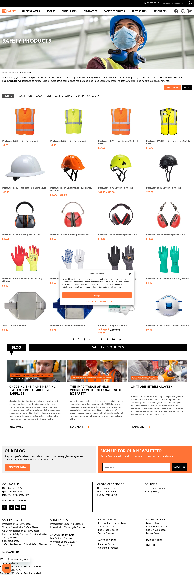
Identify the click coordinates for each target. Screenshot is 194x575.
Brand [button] (80, 96)
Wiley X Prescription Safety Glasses (21, 527)
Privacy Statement (102, 301)
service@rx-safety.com (173, 3)
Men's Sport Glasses (61, 538)
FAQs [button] (186, 88)
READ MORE (17, 426)
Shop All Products (10, 72)
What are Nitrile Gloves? (151, 386)
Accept (97, 295)
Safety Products (114, 11)
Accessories (139, 11)
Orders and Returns (108, 488)
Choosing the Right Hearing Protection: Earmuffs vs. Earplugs (32, 390)
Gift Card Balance (106, 491)
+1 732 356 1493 (13, 491)
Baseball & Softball (108, 519)
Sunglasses (69, 11)
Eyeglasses (90, 11)
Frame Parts (152, 533)
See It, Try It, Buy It (107, 494)
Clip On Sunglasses (156, 529)
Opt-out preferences (86, 301)
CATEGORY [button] (93, 96)
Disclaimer (10, 551)
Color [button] (39, 96)
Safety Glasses (30, 11)
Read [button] (169, 88)
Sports (51, 11)
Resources (160, 11)
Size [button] (49, 96)
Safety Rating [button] (64, 96)
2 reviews (115, 329)
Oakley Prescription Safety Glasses (20, 530)
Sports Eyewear (62, 534)
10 (113, 339)
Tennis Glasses (106, 533)
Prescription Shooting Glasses (66, 523)
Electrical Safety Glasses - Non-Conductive (24, 534)
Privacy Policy (152, 491)
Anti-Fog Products (155, 519)
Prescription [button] (24, 96)
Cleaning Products (108, 547)
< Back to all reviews (11, 563)
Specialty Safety (10, 540)
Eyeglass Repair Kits (156, 526)
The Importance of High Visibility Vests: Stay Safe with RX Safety (95, 390)
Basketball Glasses (108, 529)
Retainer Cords (106, 544)
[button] (130, 273)
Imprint (114, 301)
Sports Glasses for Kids (62, 545)
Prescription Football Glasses (113, 523)
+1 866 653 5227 (150, 3)
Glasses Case (153, 523)
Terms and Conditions (156, 488)
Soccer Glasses (106, 526)
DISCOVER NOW (17, 467)
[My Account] (175, 11)
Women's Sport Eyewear (63, 541)
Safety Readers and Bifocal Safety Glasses (24, 544)
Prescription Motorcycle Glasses (67, 527)
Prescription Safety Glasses (17, 523)
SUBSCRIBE (179, 466)
